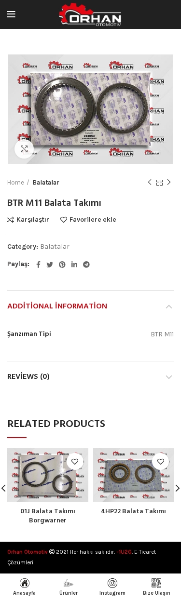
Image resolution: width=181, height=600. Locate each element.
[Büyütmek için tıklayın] (24, 149)
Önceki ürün (149, 182)
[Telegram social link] (86, 264)
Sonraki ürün (169, 182)
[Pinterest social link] (62, 264)
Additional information (57, 306)
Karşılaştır (32, 219)
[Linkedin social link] (74, 264)
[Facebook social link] (38, 264)
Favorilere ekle (93, 219)
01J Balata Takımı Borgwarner (47, 516)
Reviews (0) (28, 377)
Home (15, 182)
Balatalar (45, 182)
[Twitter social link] (49, 264)
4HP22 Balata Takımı (133, 511)
